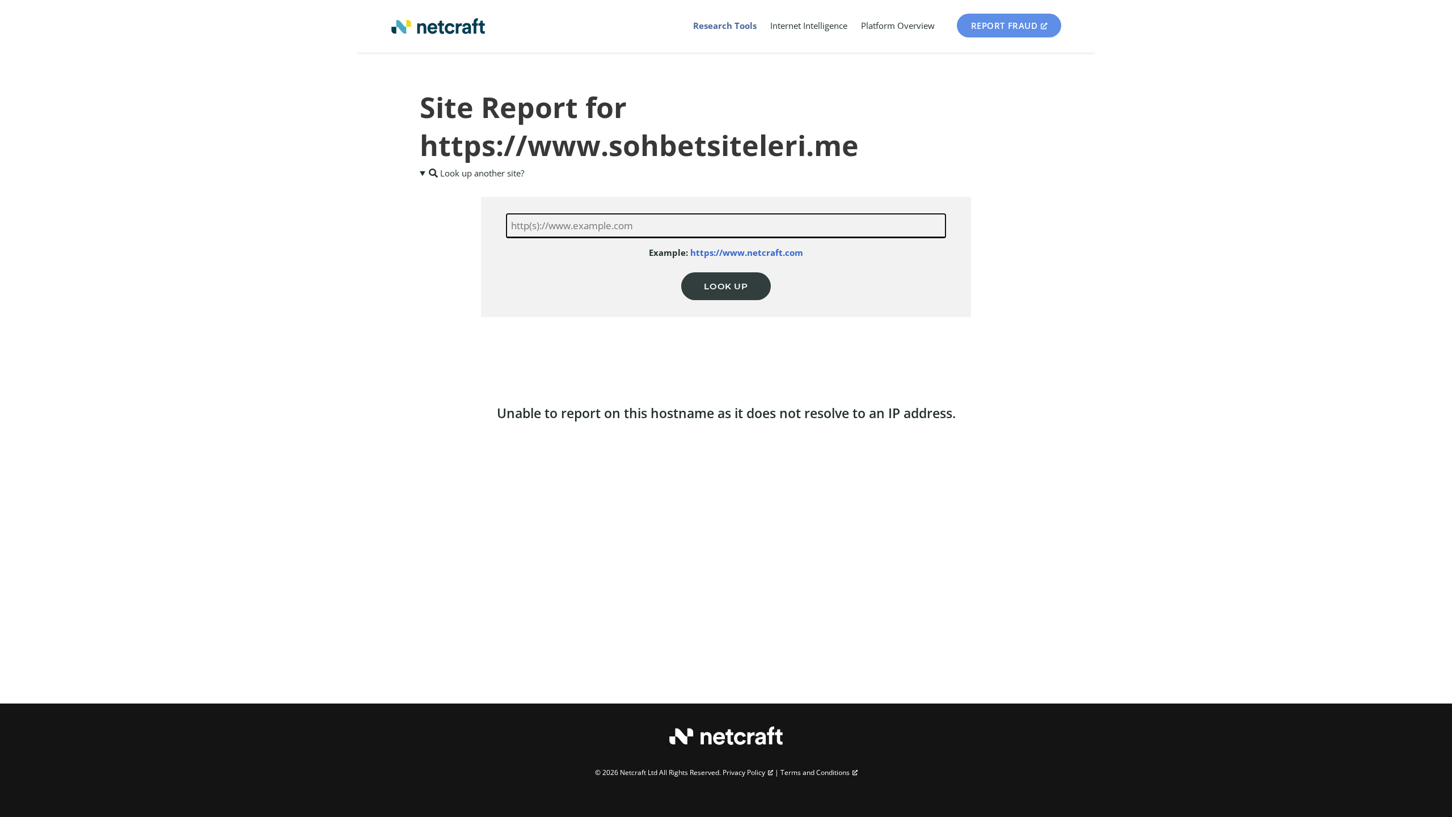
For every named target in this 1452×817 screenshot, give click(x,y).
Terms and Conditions (815, 772)
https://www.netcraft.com (746, 252)
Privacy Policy (744, 772)
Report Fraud (1004, 25)
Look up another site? (481, 173)
